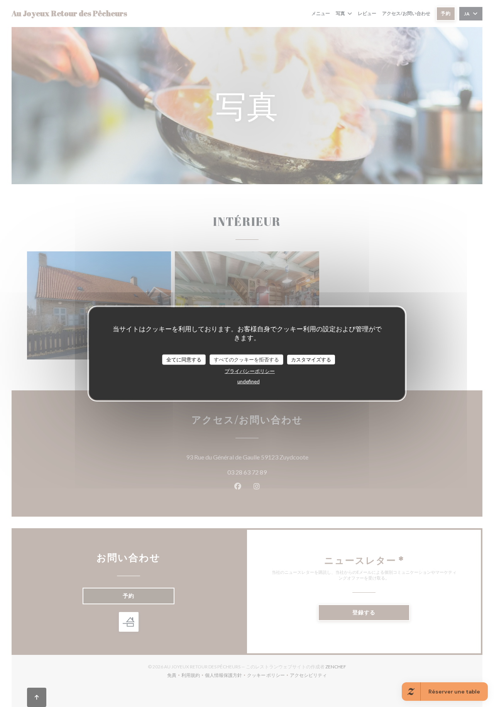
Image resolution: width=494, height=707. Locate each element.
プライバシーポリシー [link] (250, 371)
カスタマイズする (311, 359)
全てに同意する (183, 359)
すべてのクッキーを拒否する (246, 359)
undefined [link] (248, 381)
